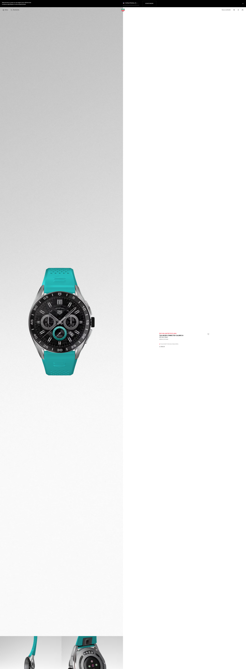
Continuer (150, 3)
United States (130, 3)
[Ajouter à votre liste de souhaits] (208, 334)
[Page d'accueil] (123, 10)
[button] (238, 9)
